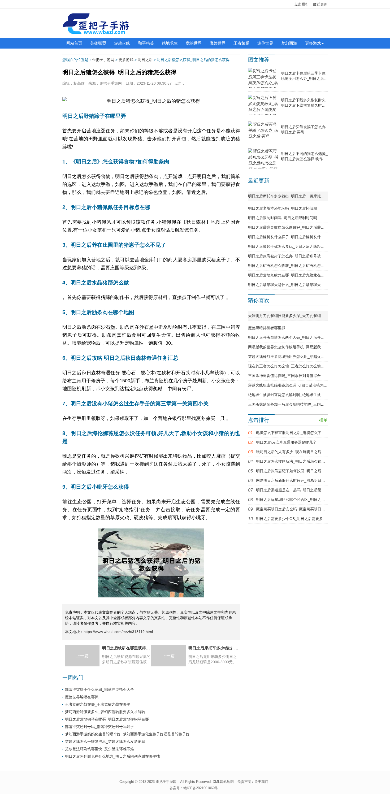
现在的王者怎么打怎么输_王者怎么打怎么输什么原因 (292, 366)
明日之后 (145, 60)
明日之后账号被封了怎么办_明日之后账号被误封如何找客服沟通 (301, 256)
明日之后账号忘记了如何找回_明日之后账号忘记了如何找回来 (307, 471)
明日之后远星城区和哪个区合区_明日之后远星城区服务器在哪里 (309, 499)
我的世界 (194, 43)
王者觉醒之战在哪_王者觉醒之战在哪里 (97, 704)
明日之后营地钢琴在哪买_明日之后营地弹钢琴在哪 (107, 719)
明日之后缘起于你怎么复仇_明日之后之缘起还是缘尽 (292, 246)
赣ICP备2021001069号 (200, 788)
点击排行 (301, 4)
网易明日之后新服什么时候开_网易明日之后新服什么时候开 (305, 480)
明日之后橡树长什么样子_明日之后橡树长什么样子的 (292, 237)
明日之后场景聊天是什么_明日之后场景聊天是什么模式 (293, 285)
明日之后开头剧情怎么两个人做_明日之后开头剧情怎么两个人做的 (303, 337)
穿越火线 (122, 43)
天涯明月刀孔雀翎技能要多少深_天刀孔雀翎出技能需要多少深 (299, 316)
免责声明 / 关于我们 (252, 782)
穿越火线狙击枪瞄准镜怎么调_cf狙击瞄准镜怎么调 (289, 385)
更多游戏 (313, 43)
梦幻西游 (289, 43)
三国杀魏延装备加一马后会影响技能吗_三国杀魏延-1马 (293, 404)
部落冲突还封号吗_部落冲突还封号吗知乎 (99, 726)
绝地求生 (170, 43)
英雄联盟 (98, 43)
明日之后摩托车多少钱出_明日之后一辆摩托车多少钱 (292, 196)
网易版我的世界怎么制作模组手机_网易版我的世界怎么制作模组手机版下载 (310, 347)
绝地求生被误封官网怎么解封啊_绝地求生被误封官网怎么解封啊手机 (305, 395)
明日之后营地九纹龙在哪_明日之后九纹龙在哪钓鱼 (290, 275)
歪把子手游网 (103, 60)
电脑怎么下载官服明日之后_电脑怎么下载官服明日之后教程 (305, 433)
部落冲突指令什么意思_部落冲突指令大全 (99, 689)
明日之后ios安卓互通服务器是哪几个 (286, 442)
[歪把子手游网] (95, 23)
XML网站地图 (223, 782)
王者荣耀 (241, 43)
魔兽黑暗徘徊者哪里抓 (266, 328)
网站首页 (74, 43)
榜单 (323, 420)
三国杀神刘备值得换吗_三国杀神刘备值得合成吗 (288, 376)
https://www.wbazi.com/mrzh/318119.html (118, 632)
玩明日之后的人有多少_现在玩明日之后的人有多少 (298, 452)
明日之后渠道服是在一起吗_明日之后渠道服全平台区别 (301, 490)
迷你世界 (265, 43)
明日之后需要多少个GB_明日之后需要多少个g (294, 519)
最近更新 (320, 4)
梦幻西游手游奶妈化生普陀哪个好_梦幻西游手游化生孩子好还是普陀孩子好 (127, 734)
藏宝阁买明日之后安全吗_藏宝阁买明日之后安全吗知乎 (301, 509)
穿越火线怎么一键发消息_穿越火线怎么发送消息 (105, 741)
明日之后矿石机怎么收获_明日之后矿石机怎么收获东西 (293, 265)
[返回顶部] (345, 709)
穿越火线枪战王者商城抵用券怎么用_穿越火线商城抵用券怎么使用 (303, 356)
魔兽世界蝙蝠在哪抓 (81, 697)
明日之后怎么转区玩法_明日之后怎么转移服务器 (296, 461)
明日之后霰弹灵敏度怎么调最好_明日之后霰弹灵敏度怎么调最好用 (303, 227)
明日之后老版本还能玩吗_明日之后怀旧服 (282, 208)
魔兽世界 (218, 43)
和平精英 (146, 43)
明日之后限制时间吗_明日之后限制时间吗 (282, 218)
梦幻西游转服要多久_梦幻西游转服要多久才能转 (105, 712)
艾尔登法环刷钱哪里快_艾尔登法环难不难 (99, 749)
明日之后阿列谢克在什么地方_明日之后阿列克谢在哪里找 (112, 756)
